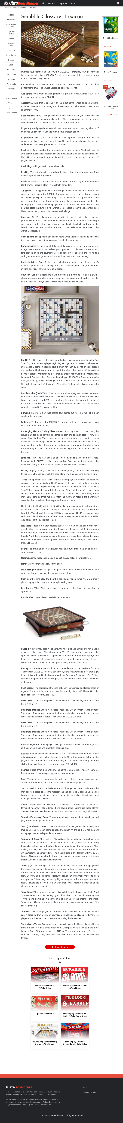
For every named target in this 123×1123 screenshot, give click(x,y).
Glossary (11, 89)
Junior (11, 38)
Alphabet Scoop (11, 44)
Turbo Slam (11, 69)
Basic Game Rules (11, 25)
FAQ (11, 93)
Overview (11, 19)
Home (7, 8)
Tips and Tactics (11, 32)
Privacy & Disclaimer (90, 1092)
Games (51, 3)
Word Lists (11, 84)
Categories (62, 3)
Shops (72, 3)
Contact (86, 1087)
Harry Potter (11, 55)
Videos (11, 103)
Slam (11, 65)
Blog (44, 3)
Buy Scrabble (11, 98)
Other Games (11, 113)
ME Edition (11, 74)
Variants (11, 79)
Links (11, 108)
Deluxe (11, 60)
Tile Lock (11, 50)
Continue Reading (59, 947)
